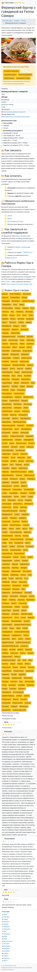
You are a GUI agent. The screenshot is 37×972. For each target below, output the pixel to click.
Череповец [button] (5, 376)
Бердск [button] (17, 372)
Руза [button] (10, 543)
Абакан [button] (22, 653)
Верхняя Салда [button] (21, 443)
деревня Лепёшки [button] (8, 696)
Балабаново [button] (17, 585)
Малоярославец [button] (26, 614)
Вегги (5, 961)
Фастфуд (6, 951)
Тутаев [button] (30, 496)
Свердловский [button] (7, 560)
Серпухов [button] (15, 386)
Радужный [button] (5, 582)
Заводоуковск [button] (16, 571)
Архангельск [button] (23, 468)
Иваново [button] (5, 319)
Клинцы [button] (4, 525)
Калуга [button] (4, 322)
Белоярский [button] (6, 703)
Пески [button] (4, 685)
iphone (9, 218)
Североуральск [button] (7, 632)
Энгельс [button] (17, 656)
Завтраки (7, 934)
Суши (5, 914)
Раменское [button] (17, 408)
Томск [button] (24, 326)
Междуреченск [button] (7, 514)
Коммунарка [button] (6, 699)
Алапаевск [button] (15, 614)
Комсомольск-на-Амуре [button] (18, 472)
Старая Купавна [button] (15, 550)
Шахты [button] (29, 347)
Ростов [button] (20, 500)
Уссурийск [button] (5, 468)
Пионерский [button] (6, 589)
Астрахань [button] (21, 336)
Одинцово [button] (23, 596)
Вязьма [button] (21, 461)
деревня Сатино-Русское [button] (22, 624)
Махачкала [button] (25, 383)
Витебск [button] (20, 649)
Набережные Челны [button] (8, 336)
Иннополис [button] (5, 639)
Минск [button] (22, 344)
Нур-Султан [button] (13, 344)
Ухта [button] (26, 578)
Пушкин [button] (17, 607)
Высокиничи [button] (6, 710)
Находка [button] (15, 432)
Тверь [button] (31, 315)
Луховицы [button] (29, 539)
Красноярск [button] (16, 301)
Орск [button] (23, 589)
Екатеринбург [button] (15, 297)
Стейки (6, 953)
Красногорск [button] (6, 610)
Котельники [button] (24, 432)
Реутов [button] (31, 596)
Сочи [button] (32, 308)
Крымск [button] (5, 518)
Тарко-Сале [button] (14, 653)
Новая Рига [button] (6, 592)
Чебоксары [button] (30, 340)
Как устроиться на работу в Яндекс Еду (19, 284)
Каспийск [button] (5, 361)
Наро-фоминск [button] (25, 418)
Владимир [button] (29, 319)
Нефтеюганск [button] (24, 564)
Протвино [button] (15, 568)
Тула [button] (18, 315)
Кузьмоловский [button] (7, 536)
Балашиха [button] (5, 603)
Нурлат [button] (23, 610)
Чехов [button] (13, 390)
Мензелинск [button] (24, 706)
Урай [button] (29, 575)
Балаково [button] (14, 361)
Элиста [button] (12, 368)
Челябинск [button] (19, 312)
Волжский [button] (15, 482)
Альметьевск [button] (16, 351)
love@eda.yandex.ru (11, 258)
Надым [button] (4, 649)
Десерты (6, 921)
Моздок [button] (4, 596)
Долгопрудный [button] (7, 607)
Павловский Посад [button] (19, 422)
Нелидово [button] (5, 571)
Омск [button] (15, 304)
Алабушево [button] (21, 457)
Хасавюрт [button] (23, 493)
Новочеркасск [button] (7, 486)
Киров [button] (4, 340)
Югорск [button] (4, 443)
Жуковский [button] (17, 404)
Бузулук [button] (23, 482)
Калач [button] (18, 528)
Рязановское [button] (6, 692)
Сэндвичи (7, 946)
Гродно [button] (20, 639)
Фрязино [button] (15, 418)
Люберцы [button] (12, 600)
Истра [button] (25, 550)
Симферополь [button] (16, 635)
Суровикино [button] (6, 585)
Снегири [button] (19, 696)
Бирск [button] (18, 628)
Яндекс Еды (19, 236)
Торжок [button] (4, 532)
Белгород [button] (21, 319)
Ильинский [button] (5, 568)
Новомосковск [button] (7, 656)
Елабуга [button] (24, 521)
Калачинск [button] (29, 546)
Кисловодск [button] (6, 347)
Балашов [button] (28, 649)
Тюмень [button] (21, 322)
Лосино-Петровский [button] (16, 539)
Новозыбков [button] (19, 543)
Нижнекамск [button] (6, 358)
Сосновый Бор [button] (28, 489)
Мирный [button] (15, 564)
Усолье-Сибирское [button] (16, 532)
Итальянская (8, 941)
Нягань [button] (23, 575)
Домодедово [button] (6, 422)
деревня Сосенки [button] (7, 642)
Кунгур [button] (15, 507)
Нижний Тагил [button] (28, 397)
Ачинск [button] (22, 447)
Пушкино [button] (24, 400)
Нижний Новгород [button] (28, 301)
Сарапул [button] (26, 621)
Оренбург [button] (5, 333)
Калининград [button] (13, 340)
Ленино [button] (15, 667)
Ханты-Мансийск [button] (7, 450)
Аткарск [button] (32, 493)
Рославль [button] (5, 706)
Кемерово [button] (15, 329)
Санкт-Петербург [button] (15, 294)
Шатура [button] (25, 536)
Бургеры (6, 917)
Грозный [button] (27, 703)
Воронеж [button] (5, 297)
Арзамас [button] (5, 436)
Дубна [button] (22, 386)
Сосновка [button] (14, 681)
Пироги (6, 956)
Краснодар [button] (5, 301)
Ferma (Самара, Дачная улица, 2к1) (14, 112)
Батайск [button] (5, 664)
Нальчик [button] (20, 368)
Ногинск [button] (17, 411)
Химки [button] (4, 600)
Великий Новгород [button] (19, 365)
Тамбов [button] (21, 347)
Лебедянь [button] (5, 621)
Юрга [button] (30, 660)
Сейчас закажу (9, 78)
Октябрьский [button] (20, 450)
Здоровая (7, 929)
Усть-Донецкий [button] (18, 692)
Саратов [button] (25, 308)
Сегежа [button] (4, 628)
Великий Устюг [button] (7, 617)
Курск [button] (24, 315)
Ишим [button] (4, 578)
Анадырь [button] (31, 617)
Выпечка (6, 958)
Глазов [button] (11, 578)
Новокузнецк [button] (15, 333)
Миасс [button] (15, 347)
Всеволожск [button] (28, 678)
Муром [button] (16, 383)
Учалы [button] (23, 617)
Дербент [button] (24, 486)
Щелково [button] (13, 415)
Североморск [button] (17, 489)
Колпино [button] (30, 653)
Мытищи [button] (16, 610)
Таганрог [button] (16, 358)
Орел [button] (13, 376)
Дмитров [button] (18, 397)
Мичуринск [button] (13, 479)
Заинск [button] (17, 514)
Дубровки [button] (22, 674)
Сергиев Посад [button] (7, 429)
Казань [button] (24, 297)
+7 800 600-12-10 (27, 252)
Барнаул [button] (16, 326)
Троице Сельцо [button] (18, 671)
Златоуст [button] (24, 699)
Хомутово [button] (24, 454)
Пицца (6, 919)
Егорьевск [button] (20, 425)
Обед (5, 936)
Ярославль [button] (29, 312)
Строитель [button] (16, 521)
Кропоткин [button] (5, 379)
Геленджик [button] (15, 379)
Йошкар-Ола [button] (15, 354)
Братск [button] (26, 464)
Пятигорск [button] (5, 351)
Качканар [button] (16, 589)
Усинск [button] (16, 496)
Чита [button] (11, 464)
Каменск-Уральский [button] (17, 436)
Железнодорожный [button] (8, 425)
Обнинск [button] (28, 368)
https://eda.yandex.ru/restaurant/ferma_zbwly (15, 117)
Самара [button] (17, 308)
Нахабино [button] (30, 425)
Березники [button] (29, 436)
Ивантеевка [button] (30, 600)
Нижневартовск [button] (7, 397)
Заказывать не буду (23, 78)
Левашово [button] (30, 685)
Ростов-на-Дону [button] (7, 308)
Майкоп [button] (4, 368)
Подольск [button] (21, 600)
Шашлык (7, 926)
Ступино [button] (5, 415)
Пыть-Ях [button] (17, 536)
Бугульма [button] (20, 546)
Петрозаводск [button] (7, 393)
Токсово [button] (17, 560)
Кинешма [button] (18, 440)
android (9, 215)
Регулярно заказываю (11, 71)
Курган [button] (4, 546)
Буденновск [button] (6, 521)
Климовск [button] (25, 411)
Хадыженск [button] (11, 500)
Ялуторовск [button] (27, 571)
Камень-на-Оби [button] (17, 703)
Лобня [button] (26, 408)
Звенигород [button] (14, 575)
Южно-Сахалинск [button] (7, 475)
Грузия (6, 924)
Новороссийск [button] (7, 383)
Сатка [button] (16, 617)
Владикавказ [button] (27, 351)
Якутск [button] (25, 528)
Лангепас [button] (19, 464)
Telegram (18, 247)
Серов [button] (12, 443)
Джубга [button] (4, 464)
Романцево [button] (6, 678)
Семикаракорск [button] (7, 440)
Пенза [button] (22, 340)
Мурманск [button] (5, 386)
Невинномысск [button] (29, 475)
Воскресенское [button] (19, 553)
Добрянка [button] (27, 532)
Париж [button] (12, 628)
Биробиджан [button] (6, 557)
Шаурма (6, 948)
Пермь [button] (22, 304)
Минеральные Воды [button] (8, 660)
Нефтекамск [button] (6, 489)
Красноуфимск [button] (17, 592)
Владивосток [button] (6, 326)
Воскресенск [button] (23, 415)
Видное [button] (14, 603)
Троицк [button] (4, 400)
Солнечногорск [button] (19, 393)
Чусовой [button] (26, 525)
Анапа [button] (20, 376)
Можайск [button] (5, 457)
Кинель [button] (25, 585)
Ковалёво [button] (21, 685)
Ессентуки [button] (30, 344)
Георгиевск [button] (31, 479)
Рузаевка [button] (14, 706)
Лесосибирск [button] (13, 493)
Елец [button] (28, 457)
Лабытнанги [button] (29, 504)
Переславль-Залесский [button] (9, 511)
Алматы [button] (5, 344)
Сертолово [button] (29, 461)
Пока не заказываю (25, 74)
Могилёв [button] (12, 649)
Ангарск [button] (31, 443)
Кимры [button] (25, 628)
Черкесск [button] (5, 472)
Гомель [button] (27, 639)
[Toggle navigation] (33, 2)
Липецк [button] (12, 315)
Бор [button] (19, 660)
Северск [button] (12, 546)
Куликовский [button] (29, 681)
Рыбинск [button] (5, 575)
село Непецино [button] (7, 624)
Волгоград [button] (26, 294)
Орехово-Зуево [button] (7, 411)
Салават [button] (13, 461)
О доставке (14, 3)
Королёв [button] (25, 607)
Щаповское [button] (29, 671)
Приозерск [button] (5, 614)
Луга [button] (3, 500)
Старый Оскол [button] (14, 400)
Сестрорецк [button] (22, 603)
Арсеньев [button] (23, 507)
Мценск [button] (15, 699)
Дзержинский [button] (6, 404)
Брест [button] (14, 639)
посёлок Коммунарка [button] (23, 642)
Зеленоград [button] (27, 404)
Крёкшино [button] (21, 688)
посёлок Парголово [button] (19, 710)
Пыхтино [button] (31, 667)
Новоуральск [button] (18, 504)
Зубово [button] (26, 696)
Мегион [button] (27, 664)
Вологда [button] (29, 386)
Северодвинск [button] (28, 440)
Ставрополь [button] (6, 365)
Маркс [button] (4, 528)
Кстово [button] (16, 486)
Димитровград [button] (27, 372)
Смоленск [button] (12, 322)
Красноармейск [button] (16, 621)
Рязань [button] (4, 315)
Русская (6, 943)
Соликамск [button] (6, 564)
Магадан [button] (24, 568)
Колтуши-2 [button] (12, 685)
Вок (5, 931)
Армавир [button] (5, 354)
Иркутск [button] (29, 336)
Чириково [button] (5, 674)
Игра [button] (21, 681)
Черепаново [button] (6, 454)
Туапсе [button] (23, 496)
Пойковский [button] (6, 667)
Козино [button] (4, 688)
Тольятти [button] (5, 312)
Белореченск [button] (26, 379)
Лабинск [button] (5, 653)
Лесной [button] (12, 664)
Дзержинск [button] (25, 354)
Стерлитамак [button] (24, 361)
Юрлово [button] (13, 674)
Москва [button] (4, 294)
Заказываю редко (10, 74)
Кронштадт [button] (22, 582)
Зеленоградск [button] (6, 496)
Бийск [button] (31, 472)
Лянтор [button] (14, 582)
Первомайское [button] (7, 553)
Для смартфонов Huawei (15, 221)
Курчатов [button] (19, 578)
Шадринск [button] (25, 514)
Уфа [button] (12, 312)
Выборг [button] (22, 479)
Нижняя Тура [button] (6, 507)
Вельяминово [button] (6, 671)
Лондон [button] (26, 635)
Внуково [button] (5, 550)
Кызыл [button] (23, 557)
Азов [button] (24, 660)
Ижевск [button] (28, 322)
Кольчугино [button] (14, 596)
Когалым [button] (14, 447)
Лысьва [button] (15, 557)
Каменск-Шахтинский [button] (22, 632)
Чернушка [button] (13, 518)
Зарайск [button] (5, 539)
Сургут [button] (17, 429)
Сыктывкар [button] (21, 390)
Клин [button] (32, 383)
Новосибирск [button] (6, 304)
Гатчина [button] (5, 479)
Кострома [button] (27, 376)
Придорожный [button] (17, 678)
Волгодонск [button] (6, 432)
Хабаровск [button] (5, 329)
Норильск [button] (30, 447)
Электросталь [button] (7, 408)
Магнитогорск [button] (26, 358)
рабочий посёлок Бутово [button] (10, 646)
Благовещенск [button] (26, 429)
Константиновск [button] (15, 525)
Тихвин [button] (30, 557)
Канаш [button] (11, 528)
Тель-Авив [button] (28, 592)
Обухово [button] (23, 667)
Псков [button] (13, 457)
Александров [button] (6, 504)
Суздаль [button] (15, 454)
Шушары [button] (5, 681)
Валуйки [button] (25, 560)
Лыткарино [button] (6, 418)
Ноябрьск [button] (5, 447)
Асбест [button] (4, 493)
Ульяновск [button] (24, 329)
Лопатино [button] (13, 688)
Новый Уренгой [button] (7, 372)
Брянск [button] (13, 319)
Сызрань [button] (19, 475)
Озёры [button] (4, 543)
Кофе (5, 939)
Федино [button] (20, 664)
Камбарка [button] (22, 518)
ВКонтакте (8, 249)
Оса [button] (31, 528)
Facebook (24, 247)
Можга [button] (27, 543)
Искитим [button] (5, 461)
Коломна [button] (5, 390)
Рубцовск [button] (28, 500)
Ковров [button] (14, 468)
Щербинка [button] (5, 482)
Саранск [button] (30, 365)
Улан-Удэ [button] (23, 511)
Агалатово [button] (24, 646)
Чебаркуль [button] (5, 635)
